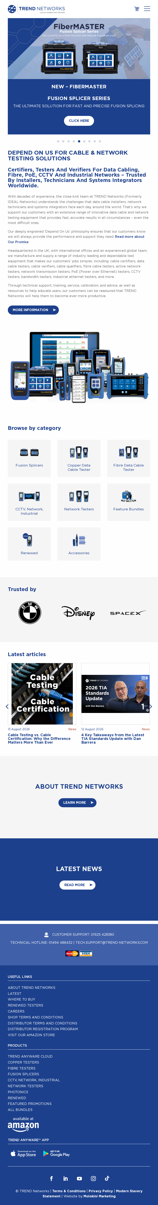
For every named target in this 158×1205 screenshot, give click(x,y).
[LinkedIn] (65, 1150)
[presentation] (7, 678)
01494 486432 (60, 914)
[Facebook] (51, 1150)
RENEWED (17, 1069)
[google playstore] (57, 1125)
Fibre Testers (21, 1040)
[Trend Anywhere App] (24, 1125)
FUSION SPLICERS (23, 1046)
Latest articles (27, 626)
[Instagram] (93, 1150)
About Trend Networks (31, 959)
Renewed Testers (25, 977)
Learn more (74, 774)
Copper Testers (23, 1034)
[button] (58, 113)
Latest (14, 965)
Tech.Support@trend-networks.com (112, 914)
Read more (74, 856)
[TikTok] (107, 1150)
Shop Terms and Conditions (35, 988)
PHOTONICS (18, 1063)
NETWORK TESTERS (25, 1057)
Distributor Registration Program (43, 1000)
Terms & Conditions (69, 1162)
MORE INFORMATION (30, 281)
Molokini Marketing (100, 1168)
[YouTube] (79, 1150)
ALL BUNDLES (20, 1081)
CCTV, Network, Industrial (34, 1051)
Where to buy (21, 971)
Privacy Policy (101, 1162)
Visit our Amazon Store (31, 1006)
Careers (16, 983)
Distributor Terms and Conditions (42, 994)
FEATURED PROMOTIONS (30, 1075)
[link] (136, 9)
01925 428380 (102, 906)
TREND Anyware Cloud (30, 1028)
